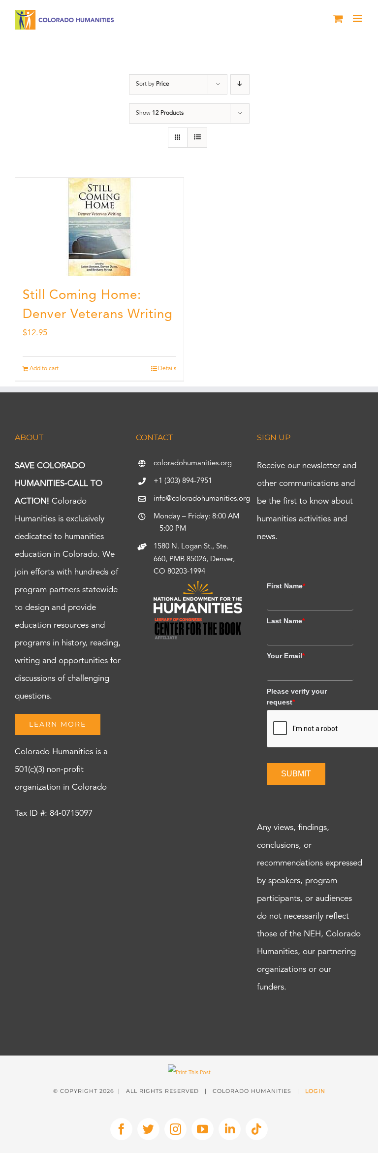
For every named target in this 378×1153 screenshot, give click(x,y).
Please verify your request (297, 696)
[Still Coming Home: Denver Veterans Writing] (99, 227)
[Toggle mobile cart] (338, 18)
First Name (286, 586)
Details (167, 369)
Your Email (286, 656)
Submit (296, 773)
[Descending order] (240, 84)
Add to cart (44, 369)
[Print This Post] (189, 1073)
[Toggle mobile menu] (358, 18)
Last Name (286, 621)
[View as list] (197, 137)
